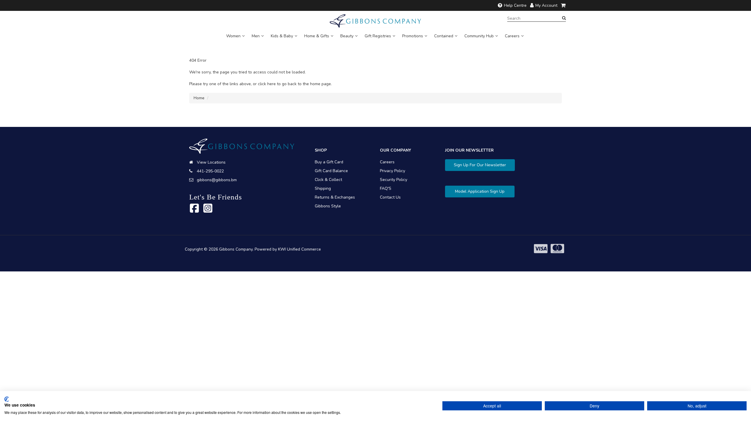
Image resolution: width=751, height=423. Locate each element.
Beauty (346, 36)
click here (267, 84)
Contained (443, 36)
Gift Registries (378, 36)
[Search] (564, 18)
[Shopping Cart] (563, 5)
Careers (512, 36)
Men (256, 36)
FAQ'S (385, 188)
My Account (546, 5)
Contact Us (390, 197)
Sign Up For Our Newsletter (480, 165)
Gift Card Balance (331, 171)
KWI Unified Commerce (299, 249)
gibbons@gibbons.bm (217, 180)
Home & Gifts (316, 36)
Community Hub (479, 36)
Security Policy (393, 179)
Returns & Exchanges (335, 197)
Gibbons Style (328, 206)
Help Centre (515, 5)
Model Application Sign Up (480, 191)
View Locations (211, 162)
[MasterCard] (557, 249)
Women (233, 36)
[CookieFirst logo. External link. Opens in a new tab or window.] (6, 399)
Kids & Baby (282, 36)
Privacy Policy (392, 171)
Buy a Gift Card (329, 162)
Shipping (323, 188)
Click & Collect (328, 179)
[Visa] (540, 249)
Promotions (412, 36)
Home (199, 98)
